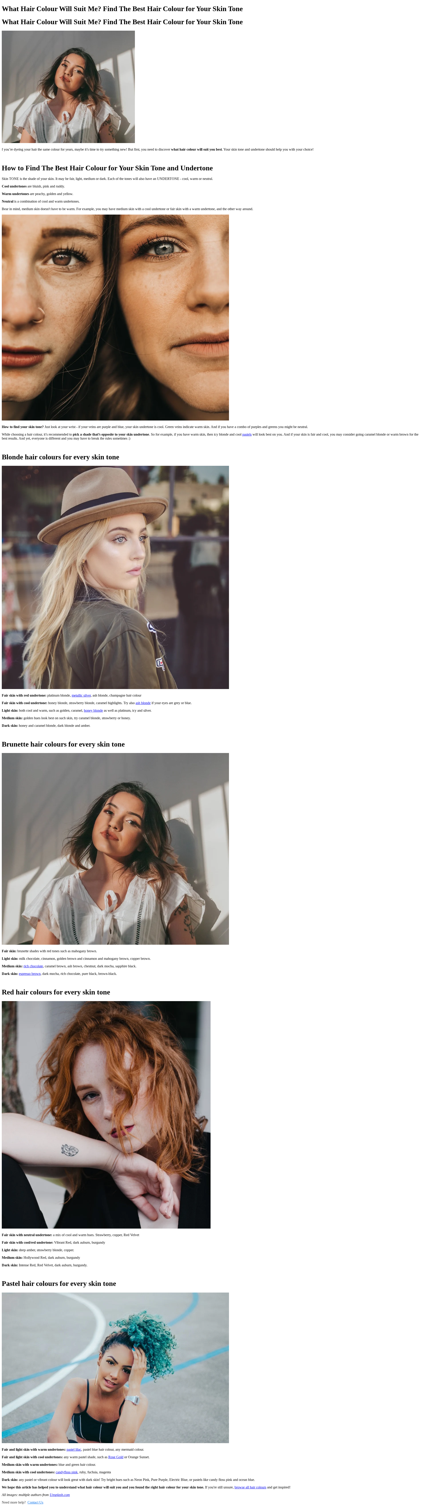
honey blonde (93, 710)
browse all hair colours (250, 1487)
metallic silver (81, 695)
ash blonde (143, 703)
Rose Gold (115, 1457)
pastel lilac (74, 1449)
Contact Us (35, 1502)
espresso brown (30, 974)
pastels (247, 434)
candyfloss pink (67, 1472)
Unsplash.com (60, 1495)
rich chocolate (33, 966)
